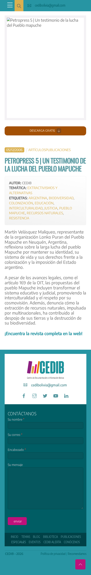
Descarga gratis (42, 130)
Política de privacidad (53, 554)
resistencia (19, 218)
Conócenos (72, 542)
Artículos (37, 150)
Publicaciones (58, 150)
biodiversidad (61, 198)
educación (44, 203)
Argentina (37, 198)
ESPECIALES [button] (18, 542)
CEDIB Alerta (52, 542)
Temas (25, 537)
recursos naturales (45, 213)
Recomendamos (77, 554)
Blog (36, 537)
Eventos (34, 542)
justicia (50, 208)
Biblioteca (50, 537)
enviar (18, 521)
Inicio (14, 537)
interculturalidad (26, 208)
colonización (21, 203)
